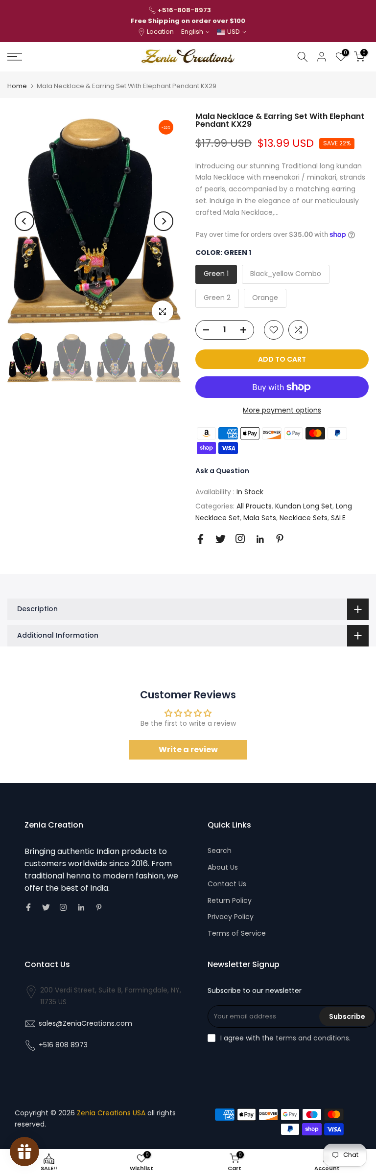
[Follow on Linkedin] (260, 539)
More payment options (282, 410)
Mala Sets (259, 518)
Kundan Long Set (303, 506)
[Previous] (24, 221)
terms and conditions (312, 1038)
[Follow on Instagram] (240, 538)
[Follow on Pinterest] (279, 538)
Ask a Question (222, 471)
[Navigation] (62, 57)
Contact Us (227, 884)
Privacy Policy (231, 917)
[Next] (163, 221)
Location (160, 31)
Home (17, 86)
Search (220, 850)
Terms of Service (237, 933)
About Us (223, 867)
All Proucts (254, 506)
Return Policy (230, 900)
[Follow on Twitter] (220, 539)
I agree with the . (285, 1038)
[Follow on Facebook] (200, 539)
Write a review (188, 749)
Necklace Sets (304, 518)
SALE (338, 518)
